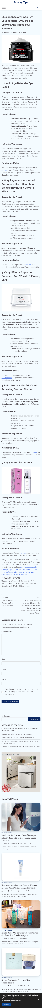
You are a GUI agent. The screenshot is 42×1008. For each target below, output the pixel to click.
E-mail (4, 669)
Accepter (6, 1004)
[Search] (37, 7)
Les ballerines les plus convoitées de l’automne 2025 (18, 738)
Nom (4, 659)
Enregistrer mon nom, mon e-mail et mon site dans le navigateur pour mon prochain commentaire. (22, 691)
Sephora (5, 170)
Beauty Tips (21, 2)
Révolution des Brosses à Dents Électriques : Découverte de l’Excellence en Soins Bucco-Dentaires (19, 838)
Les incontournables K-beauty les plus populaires (17, 734)
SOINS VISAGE (14, 578)
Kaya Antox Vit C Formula (17, 581)
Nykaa (34, 452)
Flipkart (22, 553)
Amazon (28, 265)
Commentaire (7, 632)
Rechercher (6, 716)
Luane (23, 33)
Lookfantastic (7, 378)
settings (18, 1001)
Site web (5, 679)
